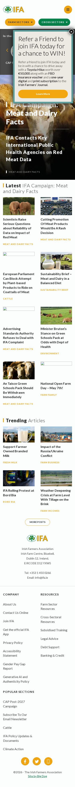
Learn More (43, 93)
